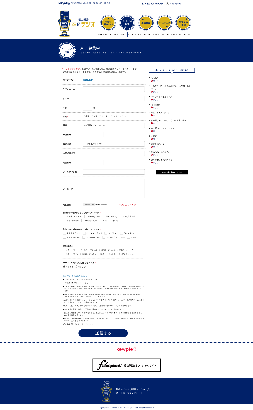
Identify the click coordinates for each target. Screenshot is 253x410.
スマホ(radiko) (74, 237)
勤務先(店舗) (94, 216)
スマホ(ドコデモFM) (115, 237)
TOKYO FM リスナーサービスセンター (80, 324)
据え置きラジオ (74, 233)
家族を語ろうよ (158, 144)
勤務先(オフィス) (74, 216)
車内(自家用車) (130, 216)
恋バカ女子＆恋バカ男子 (162, 160)
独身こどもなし (73, 250)
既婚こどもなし (109, 250)
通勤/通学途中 (73, 220)
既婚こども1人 (127, 250)
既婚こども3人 (89, 254)
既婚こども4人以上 (109, 254)
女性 (95, 116)
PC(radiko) (129, 233)
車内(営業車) (111, 216)
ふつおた (155, 78)
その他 (115, 220)
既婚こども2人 (72, 254)
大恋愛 (154, 136)
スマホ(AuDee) (93, 237)
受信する (70, 267)
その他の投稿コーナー (173, 172)
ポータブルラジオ (94, 233)
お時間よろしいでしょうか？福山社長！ (168, 120)
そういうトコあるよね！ (162, 97)
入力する (105, 116)
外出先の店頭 (91, 220)
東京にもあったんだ (160, 112)
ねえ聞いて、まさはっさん (163, 128)
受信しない (83, 267)
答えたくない (120, 116)
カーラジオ (113, 233)
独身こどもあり (91, 250)
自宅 (105, 220)
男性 (87, 116)
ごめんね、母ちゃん (160, 152)
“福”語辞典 (155, 104)
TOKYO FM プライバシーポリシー (78, 283)
